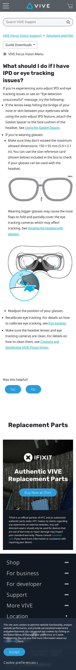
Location (17, 616)
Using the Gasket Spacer (42, 127)
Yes (13, 389)
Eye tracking (57, 323)
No (33, 389)
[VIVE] (38, 6)
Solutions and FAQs (60, 35)
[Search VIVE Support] (67, 22)
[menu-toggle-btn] (6, 6)
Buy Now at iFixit (38, 492)
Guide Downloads (19, 45)
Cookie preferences (20, 662)
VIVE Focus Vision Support (22, 35)
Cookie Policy (11, 641)
